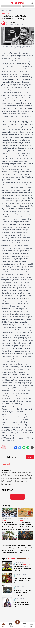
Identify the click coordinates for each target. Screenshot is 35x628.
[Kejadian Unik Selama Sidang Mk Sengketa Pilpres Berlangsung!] (7, 590)
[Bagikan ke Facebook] (15, 448)
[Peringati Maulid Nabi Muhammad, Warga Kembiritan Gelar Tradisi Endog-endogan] (9, 535)
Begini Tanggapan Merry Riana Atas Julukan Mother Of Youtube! (22, 569)
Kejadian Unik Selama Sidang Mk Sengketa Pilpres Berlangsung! (23, 592)
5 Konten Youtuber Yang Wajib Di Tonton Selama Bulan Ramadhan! (21, 604)
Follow (30, 457)
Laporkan (8, 464)
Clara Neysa (19, 564)
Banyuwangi (21, 520)
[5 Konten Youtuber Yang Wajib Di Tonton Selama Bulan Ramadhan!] (7, 602)
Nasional (18, 6)
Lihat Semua (30, 558)
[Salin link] (32, 448)
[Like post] (3, 447)
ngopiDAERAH (11, 6)
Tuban (19, 543)
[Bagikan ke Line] (24, 448)
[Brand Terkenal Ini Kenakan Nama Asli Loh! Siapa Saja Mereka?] (7, 578)
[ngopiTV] (5, 3)
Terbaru (4, 6)
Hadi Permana (12, 457)
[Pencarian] (32, 3)
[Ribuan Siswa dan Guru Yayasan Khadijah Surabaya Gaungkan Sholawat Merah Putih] (9, 512)
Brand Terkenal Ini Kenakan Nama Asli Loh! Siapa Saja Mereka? (22, 581)
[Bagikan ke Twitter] (20, 448)
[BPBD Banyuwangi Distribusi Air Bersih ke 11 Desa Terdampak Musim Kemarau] (25, 512)
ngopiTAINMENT (9, 10)
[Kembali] (2, 3)
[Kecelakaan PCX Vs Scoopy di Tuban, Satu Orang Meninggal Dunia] (25, 535)
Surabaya (4, 520)
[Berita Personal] (17, 622)
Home (2, 10)
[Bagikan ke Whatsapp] (28, 448)
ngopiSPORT (25, 6)
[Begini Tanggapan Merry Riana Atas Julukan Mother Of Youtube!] (7, 566)
